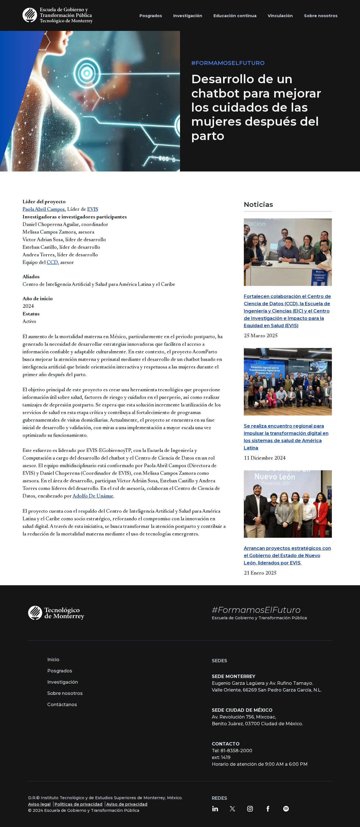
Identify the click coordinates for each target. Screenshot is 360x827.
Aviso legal (39, 804)
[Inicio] (58, 15)
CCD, (53, 262)
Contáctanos (62, 704)
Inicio (53, 659)
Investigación (62, 682)
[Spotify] (286, 808)
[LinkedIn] (215, 808)
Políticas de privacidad (78, 804)
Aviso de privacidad (126, 804)
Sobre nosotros (65, 693)
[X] (232, 808)
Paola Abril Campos (43, 209)
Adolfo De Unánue (93, 496)
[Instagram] (250, 808)
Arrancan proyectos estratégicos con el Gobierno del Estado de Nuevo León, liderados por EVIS (287, 556)
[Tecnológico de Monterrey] (56, 612)
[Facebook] (268, 808)
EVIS (92, 209)
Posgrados (59, 671)
